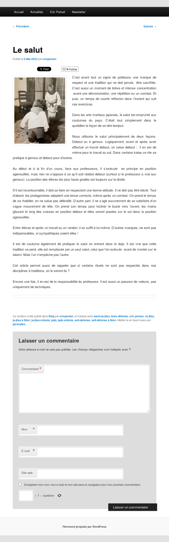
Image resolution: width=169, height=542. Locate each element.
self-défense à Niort (104, 320)
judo (54, 320)
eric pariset (136, 316)
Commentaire (31, 368)
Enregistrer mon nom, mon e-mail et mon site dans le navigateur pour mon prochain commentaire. (82, 484)
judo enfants (65, 320)
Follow (72, 69)
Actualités (36, 12)
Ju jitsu (149, 316)
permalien (19, 324)
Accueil (19, 12)
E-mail (28, 450)
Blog (51, 316)
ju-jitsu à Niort (21, 320)
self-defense (82, 320)
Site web (27, 473)
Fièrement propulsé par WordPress (84, 527)
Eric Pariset (57, 12)
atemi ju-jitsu (102, 316)
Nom (28, 429)
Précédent (21, 26)
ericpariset (49, 59)
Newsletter (78, 12)
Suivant (149, 26)
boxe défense (119, 316)
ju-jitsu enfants (40, 320)
